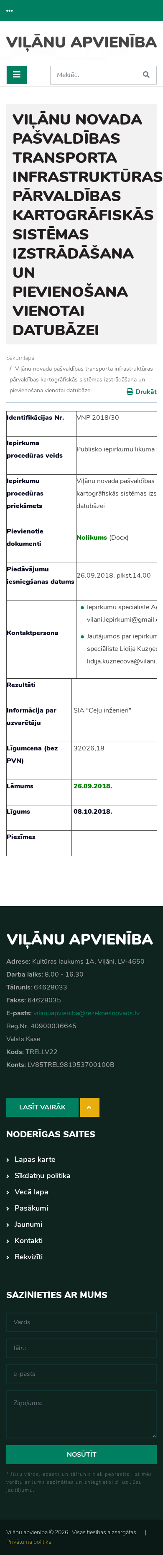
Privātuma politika (28, 1542)
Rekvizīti (29, 1257)
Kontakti (29, 1241)
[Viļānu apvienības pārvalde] (81, 47)
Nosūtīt (82, 1454)
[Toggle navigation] (16, 74)
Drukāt (146, 391)
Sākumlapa (20, 358)
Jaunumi (28, 1224)
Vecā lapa (31, 1192)
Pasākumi (31, 1208)
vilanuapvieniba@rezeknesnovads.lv (86, 1013)
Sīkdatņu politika (43, 1176)
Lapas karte (35, 1159)
